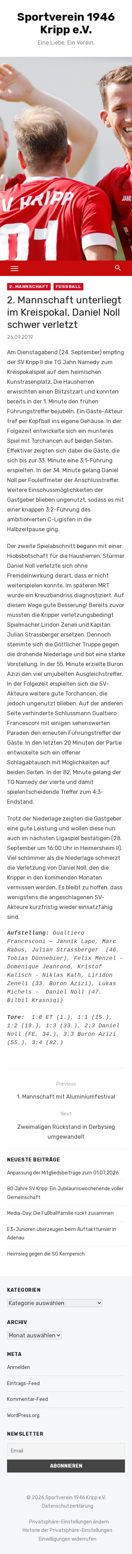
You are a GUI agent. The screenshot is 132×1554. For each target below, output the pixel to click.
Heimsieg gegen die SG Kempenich (46, 1254)
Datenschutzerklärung (67, 1506)
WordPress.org (23, 1415)
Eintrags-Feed (23, 1384)
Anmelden (18, 1367)
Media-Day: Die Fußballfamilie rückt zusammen (60, 1213)
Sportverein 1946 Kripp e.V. (66, 23)
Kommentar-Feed (27, 1399)
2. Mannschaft (29, 286)
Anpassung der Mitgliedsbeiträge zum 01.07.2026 (63, 1173)
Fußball (68, 286)
